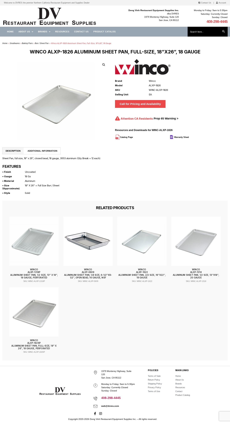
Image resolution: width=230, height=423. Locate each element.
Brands (42, 32)
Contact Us (81, 32)
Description (13, 151)
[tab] (13, 151)
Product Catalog (104, 32)
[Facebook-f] (95, 413)
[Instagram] (100, 413)
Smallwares (15, 43)
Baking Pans (27, 43)
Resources (62, 32)
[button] (104, 65)
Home (10, 32)
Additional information (42, 151)
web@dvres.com (110, 406)
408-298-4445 (217, 21)
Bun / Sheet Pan (42, 43)
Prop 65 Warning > (166, 118)
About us (24, 32)
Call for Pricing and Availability (140, 104)
